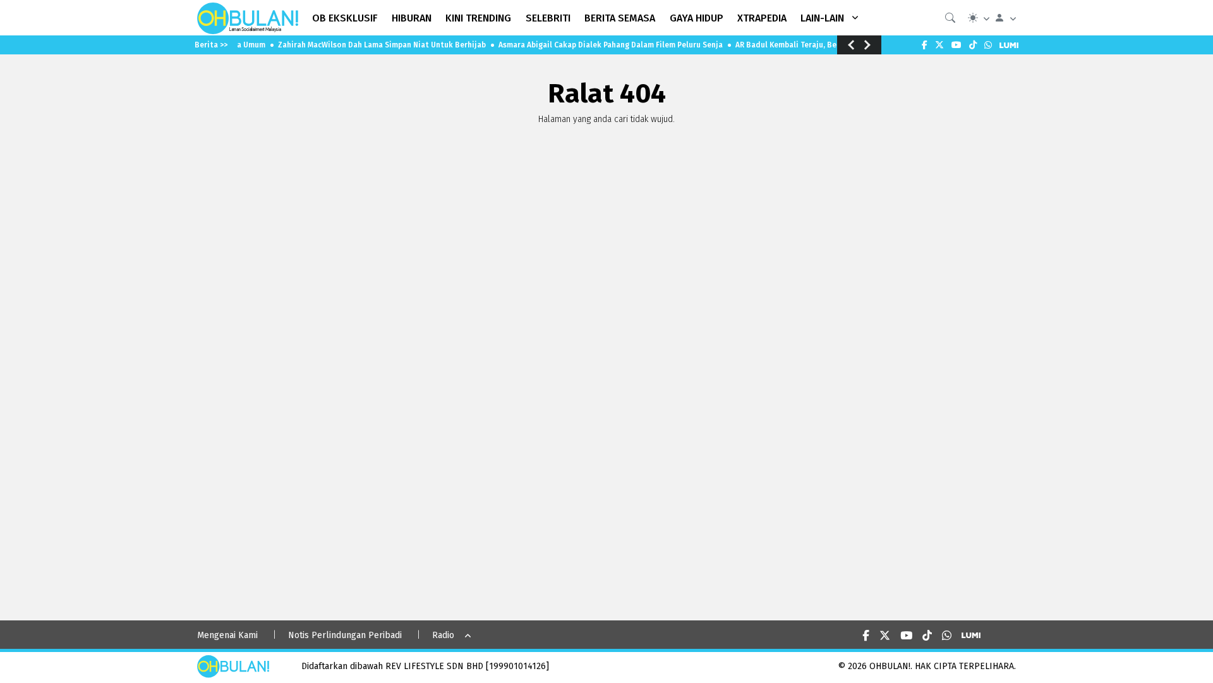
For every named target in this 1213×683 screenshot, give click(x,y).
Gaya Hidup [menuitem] (696, 18)
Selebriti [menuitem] (548, 18)
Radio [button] (443, 635)
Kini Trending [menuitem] (478, 18)
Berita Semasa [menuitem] (619, 18)
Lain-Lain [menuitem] (822, 18)
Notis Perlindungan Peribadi (345, 635)
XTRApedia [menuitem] (762, 18)
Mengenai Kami (227, 635)
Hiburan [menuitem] (411, 18)
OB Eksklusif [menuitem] (345, 18)
